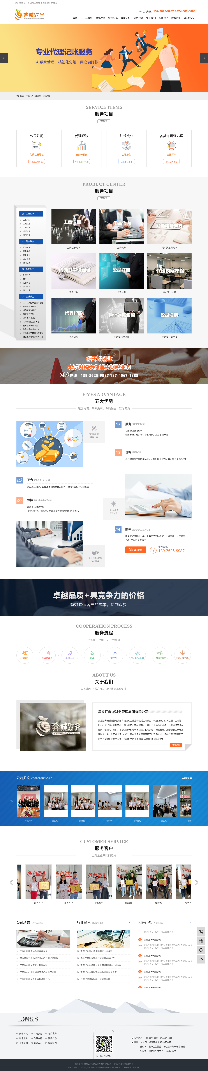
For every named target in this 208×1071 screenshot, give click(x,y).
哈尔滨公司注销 (169, 337)
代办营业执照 (169, 292)
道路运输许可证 (29, 310)
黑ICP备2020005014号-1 (123, 1064)
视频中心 (189, 18)
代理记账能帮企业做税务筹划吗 (35, 979)
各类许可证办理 (171, 135)
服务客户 (40, 903)
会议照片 (26, 821)
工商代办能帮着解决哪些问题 (34, 965)
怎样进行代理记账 (152, 941)
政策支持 (125, 18)
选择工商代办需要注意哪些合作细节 (97, 958)
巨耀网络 (127, 1068)
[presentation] (4, 58)
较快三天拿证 (37, 161)
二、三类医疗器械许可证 (33, 303)
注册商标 (26, 283)
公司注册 (36, 135)
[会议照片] (27, 800)
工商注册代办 (73, 248)
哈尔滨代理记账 (121, 337)
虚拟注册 (26, 231)
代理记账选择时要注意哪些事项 (95, 979)
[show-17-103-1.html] (169, 271)
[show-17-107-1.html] (73, 226)
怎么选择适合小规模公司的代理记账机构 (39, 958)
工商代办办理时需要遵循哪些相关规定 (98, 972)
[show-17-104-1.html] (73, 271)
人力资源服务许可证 (31, 322)
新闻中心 (163, 18)
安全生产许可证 (29, 318)
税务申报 (26, 251)
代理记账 (38, 96)
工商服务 (88, 18)
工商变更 (26, 224)
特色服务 (113, 18)
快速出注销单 (126, 161)
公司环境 (190, 821)
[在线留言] (201, 950)
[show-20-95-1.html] (121, 271)
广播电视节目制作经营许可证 (33, 333)
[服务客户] (40, 881)
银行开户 (26, 279)
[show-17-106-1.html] (121, 226)
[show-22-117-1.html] (121, 315)
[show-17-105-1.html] (169, 226)
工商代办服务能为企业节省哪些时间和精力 (100, 965)
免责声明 (136, 1068)
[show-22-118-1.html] (73, 315)
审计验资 (26, 259)
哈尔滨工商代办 (169, 248)
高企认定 (26, 290)
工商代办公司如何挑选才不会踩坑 (96, 951)
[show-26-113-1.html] (169, 315)
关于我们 (151, 18)
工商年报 (26, 228)
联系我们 (176, 18)
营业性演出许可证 (30, 326)
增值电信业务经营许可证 (33, 337)
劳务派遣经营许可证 (31, 329)
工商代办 (29, 96)
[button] (100, 87)
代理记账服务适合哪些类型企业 (35, 951)
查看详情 (176, 745)
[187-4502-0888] (201, 931)
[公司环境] (190, 800)
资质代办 (138, 18)
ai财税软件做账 (81, 161)
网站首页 (23, 1033)
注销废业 (126, 135)
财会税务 (100, 18)
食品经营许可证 (29, 307)
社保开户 (26, 275)
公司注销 (46, 96)
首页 (75, 18)
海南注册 (26, 235)
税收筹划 (26, 255)
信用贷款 (26, 287)
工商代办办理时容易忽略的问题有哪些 (38, 972)
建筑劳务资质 (28, 314)
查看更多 (104, 121)
